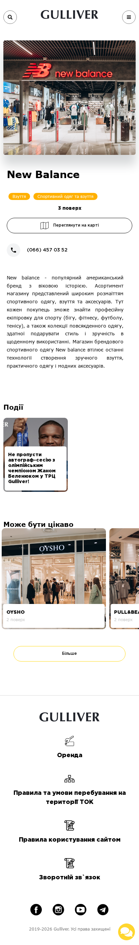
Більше (69, 653)
